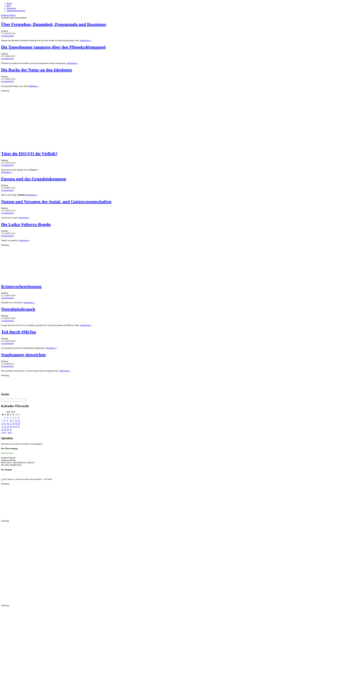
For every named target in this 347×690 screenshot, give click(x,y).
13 (19, 420)
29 (5, 429)
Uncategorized (7, 36)
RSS (8, 6)
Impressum (11, 8)
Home (9, 3)
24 (11, 426)
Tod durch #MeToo (18, 331)
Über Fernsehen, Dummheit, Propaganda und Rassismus (53, 24)
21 (2, 426)
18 (13, 423)
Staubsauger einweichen (23, 354)
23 (8, 426)
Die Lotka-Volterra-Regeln (26, 224)
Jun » (10, 432)
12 (16, 420)
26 (16, 426)
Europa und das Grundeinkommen (33, 178)
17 (11, 423)
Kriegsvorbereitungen (21, 286)
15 (5, 423)
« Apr (3, 432)
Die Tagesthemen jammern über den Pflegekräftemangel (53, 47)
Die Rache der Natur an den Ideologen (36, 69)
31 (11, 429)
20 (19, 423)
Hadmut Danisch (8, 15)
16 (8, 423)
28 (2, 429)
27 (19, 426)
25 (13, 426)
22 (5, 426)
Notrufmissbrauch (18, 309)
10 (11, 420)
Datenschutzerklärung (16, 10)
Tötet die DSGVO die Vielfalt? (29, 153)
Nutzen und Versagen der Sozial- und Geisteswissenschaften (56, 201)
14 (2, 423)
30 (8, 429)
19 (16, 423)
